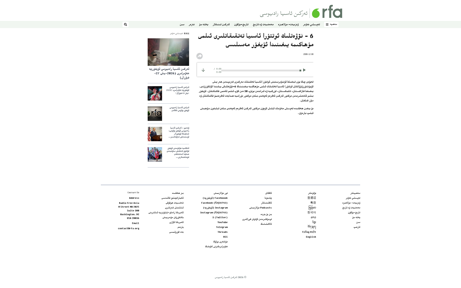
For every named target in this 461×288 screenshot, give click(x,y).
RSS (225, 237)
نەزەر (191, 25)
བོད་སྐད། (312, 227)
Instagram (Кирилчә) (214, 213)
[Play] (305, 70)
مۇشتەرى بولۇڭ (220, 242)
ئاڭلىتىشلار (266, 203)
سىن (182, 25)
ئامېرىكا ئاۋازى (176, 222)
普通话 (311, 198)
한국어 (311, 213)
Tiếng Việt (309, 232)
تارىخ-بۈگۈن (241, 25)
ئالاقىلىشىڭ (266, 224)
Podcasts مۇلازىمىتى (260, 208)
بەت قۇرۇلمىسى (176, 232)
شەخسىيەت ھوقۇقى (174, 203)
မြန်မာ (312, 208)
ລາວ (313, 217)
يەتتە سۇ (203, 25)
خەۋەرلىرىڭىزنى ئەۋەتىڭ (216, 247)
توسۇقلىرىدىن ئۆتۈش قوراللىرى (257, 219)
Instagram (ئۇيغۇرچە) (215, 208)
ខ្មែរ (314, 222)
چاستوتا (268, 198)
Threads (223, 232)
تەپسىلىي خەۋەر (311, 25)
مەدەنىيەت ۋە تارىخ (263, 25)
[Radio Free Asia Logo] (301, 11)
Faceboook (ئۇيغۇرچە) (215, 198)
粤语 (313, 203)
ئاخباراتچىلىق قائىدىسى (172, 198)
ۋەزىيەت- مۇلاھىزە (288, 25)
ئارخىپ (356, 227)
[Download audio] (203, 70)
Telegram (222, 227)
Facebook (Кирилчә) (214, 203)
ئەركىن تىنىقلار (221, 25)
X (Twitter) (220, 217)
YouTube (223, 222)
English (311, 237)
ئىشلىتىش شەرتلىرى (174, 208)
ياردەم (180, 227)
